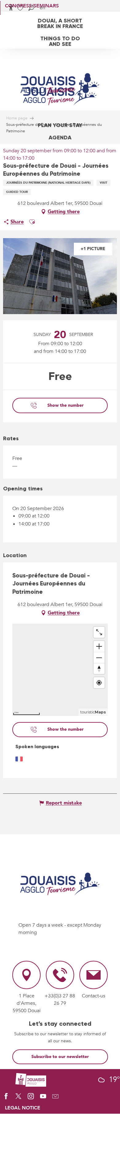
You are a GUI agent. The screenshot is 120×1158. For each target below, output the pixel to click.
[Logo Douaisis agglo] (30, 1079)
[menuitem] (60, 23)
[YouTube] (43, 1098)
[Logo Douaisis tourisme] (60, 884)
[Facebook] (6, 1098)
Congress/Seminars (32, 5)
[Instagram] (30, 1098)
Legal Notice (22, 1107)
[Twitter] (18, 1098)
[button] (32, 221)
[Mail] (55, 1098)
